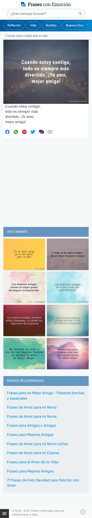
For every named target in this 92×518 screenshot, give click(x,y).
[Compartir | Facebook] (7, 131)
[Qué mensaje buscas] (80, 13)
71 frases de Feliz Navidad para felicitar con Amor (43, 483)
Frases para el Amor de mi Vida (32, 462)
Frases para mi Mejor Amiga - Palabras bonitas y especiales (45, 395)
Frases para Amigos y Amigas (31, 425)
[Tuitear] (32, 131)
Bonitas (51, 25)
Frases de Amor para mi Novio (31, 407)
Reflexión (14, 25)
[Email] (49, 131)
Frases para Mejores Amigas (30, 435)
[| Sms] (41, 131)
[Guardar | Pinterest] (24, 131)
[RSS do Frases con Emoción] (83, 512)
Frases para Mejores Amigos (30, 471)
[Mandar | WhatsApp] (16, 131)
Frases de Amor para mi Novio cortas (37, 444)
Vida (33, 25)
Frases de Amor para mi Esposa (33, 453)
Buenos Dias (75, 25)
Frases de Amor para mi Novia (31, 416)
